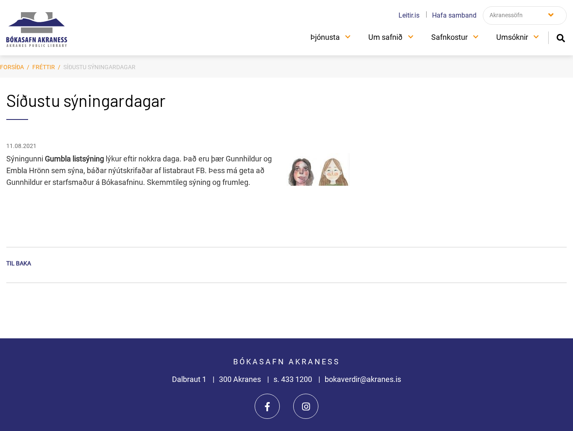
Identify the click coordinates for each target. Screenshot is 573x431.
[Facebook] (267, 406)
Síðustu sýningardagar (99, 67)
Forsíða (12, 67)
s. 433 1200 (293, 379)
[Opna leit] (560, 37)
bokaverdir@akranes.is (363, 379)
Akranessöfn (506, 15)
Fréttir (43, 67)
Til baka (18, 263)
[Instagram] (305, 406)
